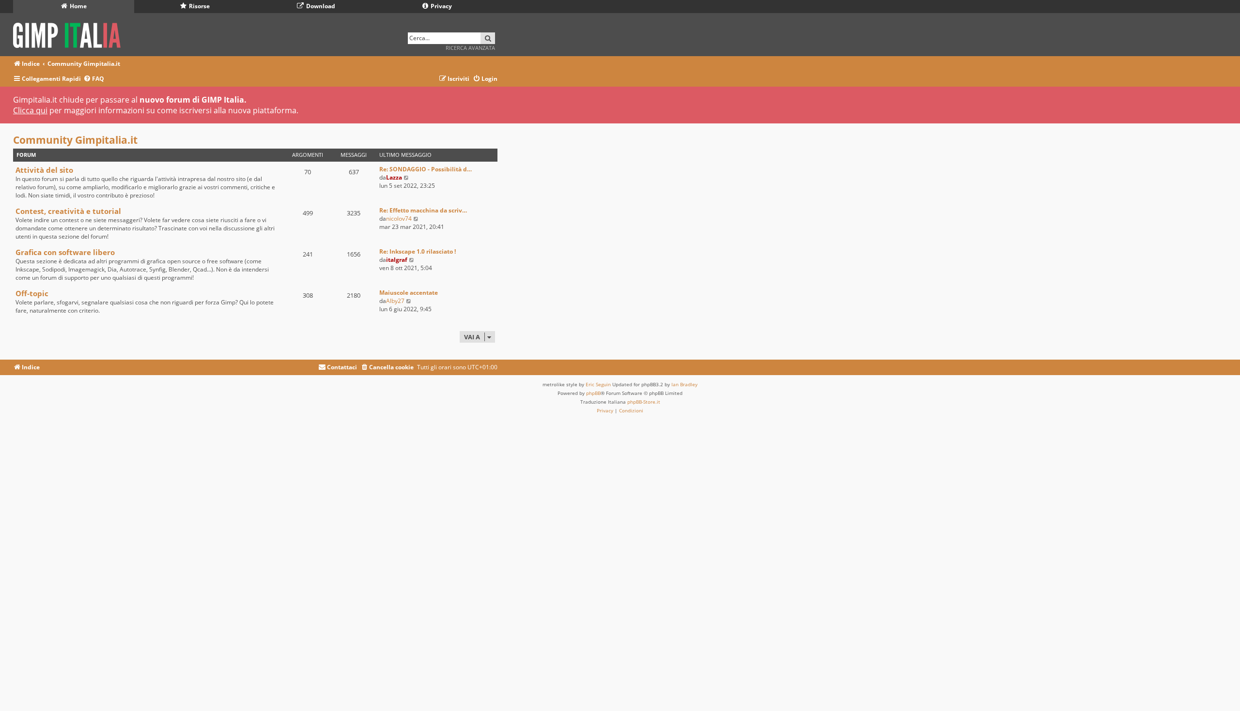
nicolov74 (399, 218)
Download (320, 6)
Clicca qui (30, 110)
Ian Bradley (684, 384)
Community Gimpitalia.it (75, 140)
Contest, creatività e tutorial (68, 211)
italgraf (396, 260)
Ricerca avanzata (470, 47)
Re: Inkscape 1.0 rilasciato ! (417, 251)
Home (77, 6)
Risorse (198, 6)
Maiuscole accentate (408, 292)
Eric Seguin (598, 384)
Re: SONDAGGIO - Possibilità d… (425, 169)
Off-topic (32, 293)
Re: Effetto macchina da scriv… (423, 210)
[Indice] (70, 33)
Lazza (394, 177)
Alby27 (395, 301)
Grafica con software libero (65, 252)
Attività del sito (44, 170)
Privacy (440, 6)
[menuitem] (93, 79)
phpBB (593, 393)
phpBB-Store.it (643, 401)
